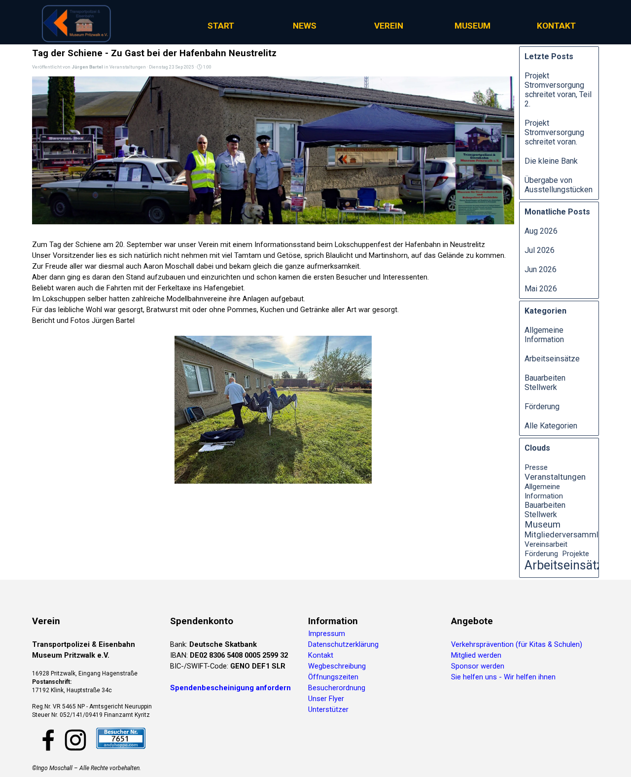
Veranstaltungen (555, 477)
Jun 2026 (541, 269)
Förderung (542, 406)
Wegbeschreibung (337, 666)
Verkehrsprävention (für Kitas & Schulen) (516, 644)
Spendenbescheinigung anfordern (230, 687)
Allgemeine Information (544, 334)
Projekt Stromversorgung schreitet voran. (554, 132)
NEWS (304, 26)
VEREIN (388, 26)
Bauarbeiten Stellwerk (545, 382)
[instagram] (75, 740)
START (221, 26)
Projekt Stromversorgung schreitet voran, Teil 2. (558, 89)
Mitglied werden (476, 655)
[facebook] (48, 740)
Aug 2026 (541, 231)
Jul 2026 (540, 250)
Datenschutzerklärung (343, 644)
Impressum (326, 633)
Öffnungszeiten (333, 676)
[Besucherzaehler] (120, 744)
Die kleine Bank (551, 161)
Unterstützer (328, 709)
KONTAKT (556, 26)
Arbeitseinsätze (552, 358)
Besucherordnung (336, 687)
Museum (543, 524)
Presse (536, 467)
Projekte (575, 553)
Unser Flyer (326, 698)
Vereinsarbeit (546, 544)
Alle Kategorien (551, 425)
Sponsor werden (477, 666)
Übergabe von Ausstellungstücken (559, 185)
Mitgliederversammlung (568, 534)
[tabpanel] (96, 666)
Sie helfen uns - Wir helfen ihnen (503, 676)
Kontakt (320, 655)
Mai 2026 (541, 288)
